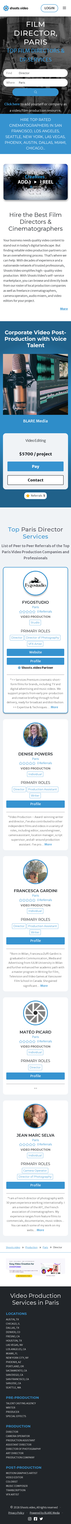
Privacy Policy (16, 1512)
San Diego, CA (14, 1374)
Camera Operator (18, 1436)
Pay (35, 466)
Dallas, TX (12, 1327)
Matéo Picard (35, 1032)
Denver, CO (13, 1332)
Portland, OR (15, 1366)
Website (35, 652)
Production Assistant (20, 1440)
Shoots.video (13, 1247)
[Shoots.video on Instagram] (29, 1519)
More (64, 309)
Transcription (15, 1490)
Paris (35, 607)
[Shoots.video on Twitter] (41, 1518)
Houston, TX (14, 1340)
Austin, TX (12, 1319)
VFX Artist (12, 1494)
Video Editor (14, 1477)
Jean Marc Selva (35, 1135)
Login (49, 8)
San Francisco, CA (17, 1379)
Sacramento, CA (16, 1370)
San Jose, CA (13, 1383)
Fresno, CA (13, 1336)
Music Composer (17, 1486)
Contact (35, 480)
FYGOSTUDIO (35, 602)
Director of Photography (23, 1448)
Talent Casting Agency (21, 1403)
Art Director (14, 1453)
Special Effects (16, 1416)
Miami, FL (12, 1353)
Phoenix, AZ (13, 1362)
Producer (12, 1411)
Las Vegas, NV (14, 1344)
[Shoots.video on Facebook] (35, 1519)
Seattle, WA (13, 1387)
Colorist (12, 1481)
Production (31, 1247)
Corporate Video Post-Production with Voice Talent (35, 339)
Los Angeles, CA (16, 1349)
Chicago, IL (13, 1323)
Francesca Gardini (35, 890)
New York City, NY (17, 1357)
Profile (35, 661)
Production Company (20, 1457)
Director (12, 1431)
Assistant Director (18, 1444)
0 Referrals (44, 611)
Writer (10, 1407)
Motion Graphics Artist (21, 1473)
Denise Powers (35, 754)
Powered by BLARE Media (45, 1512)
